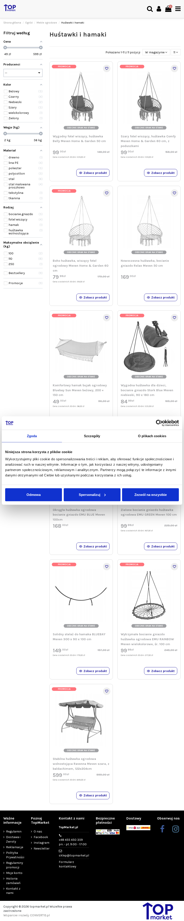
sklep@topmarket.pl (74, 855)
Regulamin (14, 831)
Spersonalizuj (89, 494)
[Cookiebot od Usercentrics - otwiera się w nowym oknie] (159, 423)
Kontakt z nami (13, 891)
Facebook (41, 837)
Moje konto (14, 873)
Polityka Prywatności (15, 855)
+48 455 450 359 (73, 842)
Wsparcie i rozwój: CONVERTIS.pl (26, 915)
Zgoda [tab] (32, 436)
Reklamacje (14, 847)
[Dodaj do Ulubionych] (106, 68)
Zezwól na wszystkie (150, 494)
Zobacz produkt (95, 173)
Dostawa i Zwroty (13, 839)
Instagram (41, 843)
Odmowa (33, 494)
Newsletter (42, 848)
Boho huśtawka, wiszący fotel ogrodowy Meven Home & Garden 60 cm (80, 265)
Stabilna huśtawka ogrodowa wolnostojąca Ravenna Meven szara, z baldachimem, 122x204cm (81, 763)
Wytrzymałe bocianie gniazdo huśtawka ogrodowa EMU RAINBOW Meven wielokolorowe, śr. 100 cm (147, 639)
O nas (38, 831)
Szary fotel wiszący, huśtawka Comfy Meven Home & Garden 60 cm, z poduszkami (148, 141)
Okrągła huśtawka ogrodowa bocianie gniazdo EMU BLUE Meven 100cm (79, 514)
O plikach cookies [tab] (152, 436)
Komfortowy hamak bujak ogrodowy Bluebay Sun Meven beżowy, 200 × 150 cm (80, 390)
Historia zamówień (13, 881)
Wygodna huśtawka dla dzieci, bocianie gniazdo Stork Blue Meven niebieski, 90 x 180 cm (147, 390)
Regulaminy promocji (14, 865)
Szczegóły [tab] (92, 436)
